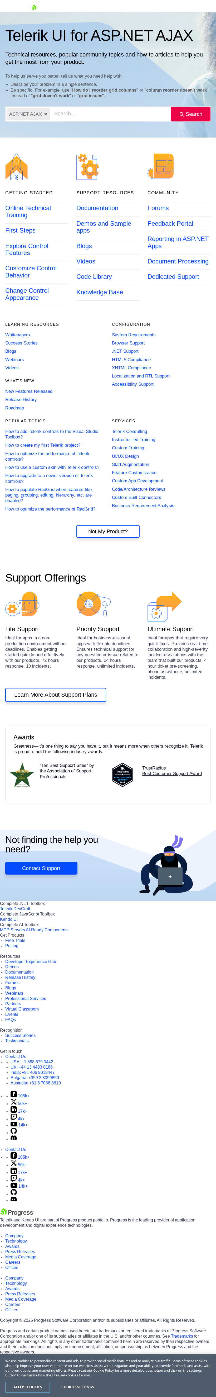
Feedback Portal (170, 223)
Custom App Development (137, 480)
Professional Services (25, 998)
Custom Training (128, 447)
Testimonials (17, 1041)
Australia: (36, 1083)
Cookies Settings (77, 1387)
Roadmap (14, 407)
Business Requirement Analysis (143, 505)
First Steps (20, 230)
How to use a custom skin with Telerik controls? (52, 467)
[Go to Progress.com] (17, 1214)
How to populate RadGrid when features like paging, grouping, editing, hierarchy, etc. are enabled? (48, 495)
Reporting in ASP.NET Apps (178, 242)
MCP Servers (12, 930)
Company (14, 1236)
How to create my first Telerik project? (42, 445)
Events (11, 1014)
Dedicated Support (173, 276)
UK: (32, 1067)
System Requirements (134, 334)
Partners (13, 1004)
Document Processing (178, 261)
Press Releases (20, 1251)
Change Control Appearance (27, 294)
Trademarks (182, 1336)
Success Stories (21, 343)
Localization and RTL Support (141, 376)
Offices (11, 1267)
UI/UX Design (125, 456)
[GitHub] (14, 1132)
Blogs (84, 245)
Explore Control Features (26, 249)
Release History (21, 399)
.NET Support (125, 351)
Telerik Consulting (129, 431)
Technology (16, 1241)
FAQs (10, 1019)
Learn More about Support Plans (55, 694)
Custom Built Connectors (136, 497)
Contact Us (15, 1056)
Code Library (94, 276)
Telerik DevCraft (15, 909)
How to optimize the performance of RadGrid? (50, 509)
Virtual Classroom (22, 1009)
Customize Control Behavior (31, 272)
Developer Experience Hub (30, 961)
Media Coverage (20, 1257)
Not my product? (108, 531)
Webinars (14, 359)
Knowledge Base (99, 292)
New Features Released (28, 391)
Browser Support (128, 343)
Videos (85, 261)
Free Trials (15, 940)
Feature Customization (134, 472)
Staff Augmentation (130, 464)
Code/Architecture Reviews (139, 489)
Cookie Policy (103, 1370)
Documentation (97, 207)
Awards (12, 1246)
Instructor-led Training (133, 439)
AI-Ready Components (47, 930)
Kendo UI (9, 919)
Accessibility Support (133, 384)
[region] (108, 1375)
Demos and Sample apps (103, 227)
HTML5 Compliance (131, 359)
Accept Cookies (27, 1387)
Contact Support (41, 868)
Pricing (11, 945)
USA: (32, 1062)
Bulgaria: (35, 1077)
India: (33, 1072)
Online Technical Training (28, 211)
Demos (12, 967)
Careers (12, 1262)
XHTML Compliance (131, 367)
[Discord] (14, 1139)
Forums (158, 207)
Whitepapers (17, 334)
